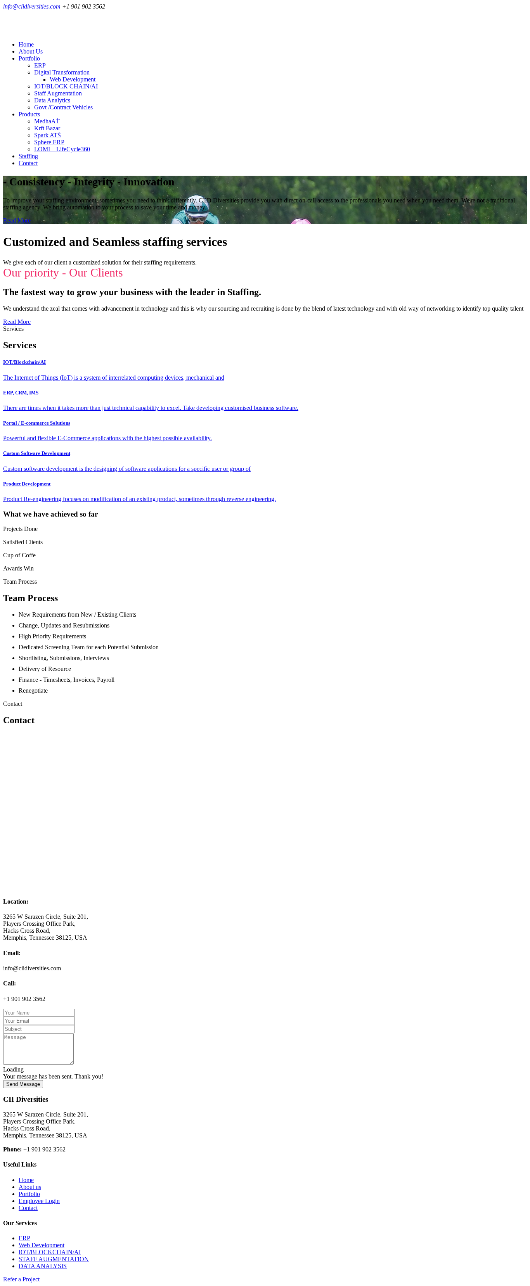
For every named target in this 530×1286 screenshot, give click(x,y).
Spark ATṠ (47, 135)
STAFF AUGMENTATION (54, 1259)
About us (30, 1187)
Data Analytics (52, 100)
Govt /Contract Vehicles (63, 107)
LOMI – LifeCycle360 (62, 149)
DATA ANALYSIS (43, 1266)
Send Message (23, 1084)
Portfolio (29, 1194)
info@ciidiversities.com (32, 6)
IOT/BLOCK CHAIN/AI (66, 86)
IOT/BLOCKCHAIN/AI (50, 1252)
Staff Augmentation (58, 93)
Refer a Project (21, 1279)
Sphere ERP (49, 142)
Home (26, 44)
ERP (40, 65)
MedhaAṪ (47, 121)
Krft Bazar (47, 128)
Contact (28, 163)
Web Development (72, 79)
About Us (31, 51)
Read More (17, 220)
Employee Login (39, 1201)
